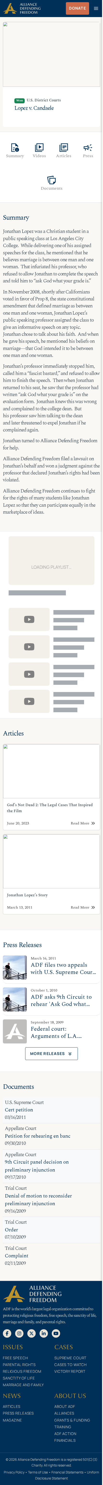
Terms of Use (38, 1472)
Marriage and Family (23, 1384)
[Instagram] (19, 1333)
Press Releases (18, 1413)
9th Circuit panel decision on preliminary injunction (37, 1166)
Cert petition (19, 1110)
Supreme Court (70, 1357)
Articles (11, 1406)
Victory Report (70, 1371)
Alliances (64, 1413)
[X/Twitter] (31, 1333)
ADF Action (65, 1433)
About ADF (64, 1406)
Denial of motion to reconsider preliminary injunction (38, 1200)
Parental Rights (19, 1364)
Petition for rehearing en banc (37, 1136)
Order (11, 1230)
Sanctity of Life (19, 1378)
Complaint (16, 1256)
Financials (65, 1440)
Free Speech (15, 1357)
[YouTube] (56, 1333)
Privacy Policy (14, 1472)
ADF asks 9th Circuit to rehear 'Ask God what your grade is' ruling (61, 1004)
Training (62, 1426)
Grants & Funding (72, 1420)
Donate (77, 8)
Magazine (12, 1420)
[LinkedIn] (44, 1333)
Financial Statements (67, 1472)
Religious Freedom (22, 1371)
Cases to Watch (70, 1364)
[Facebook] (7, 1333)
